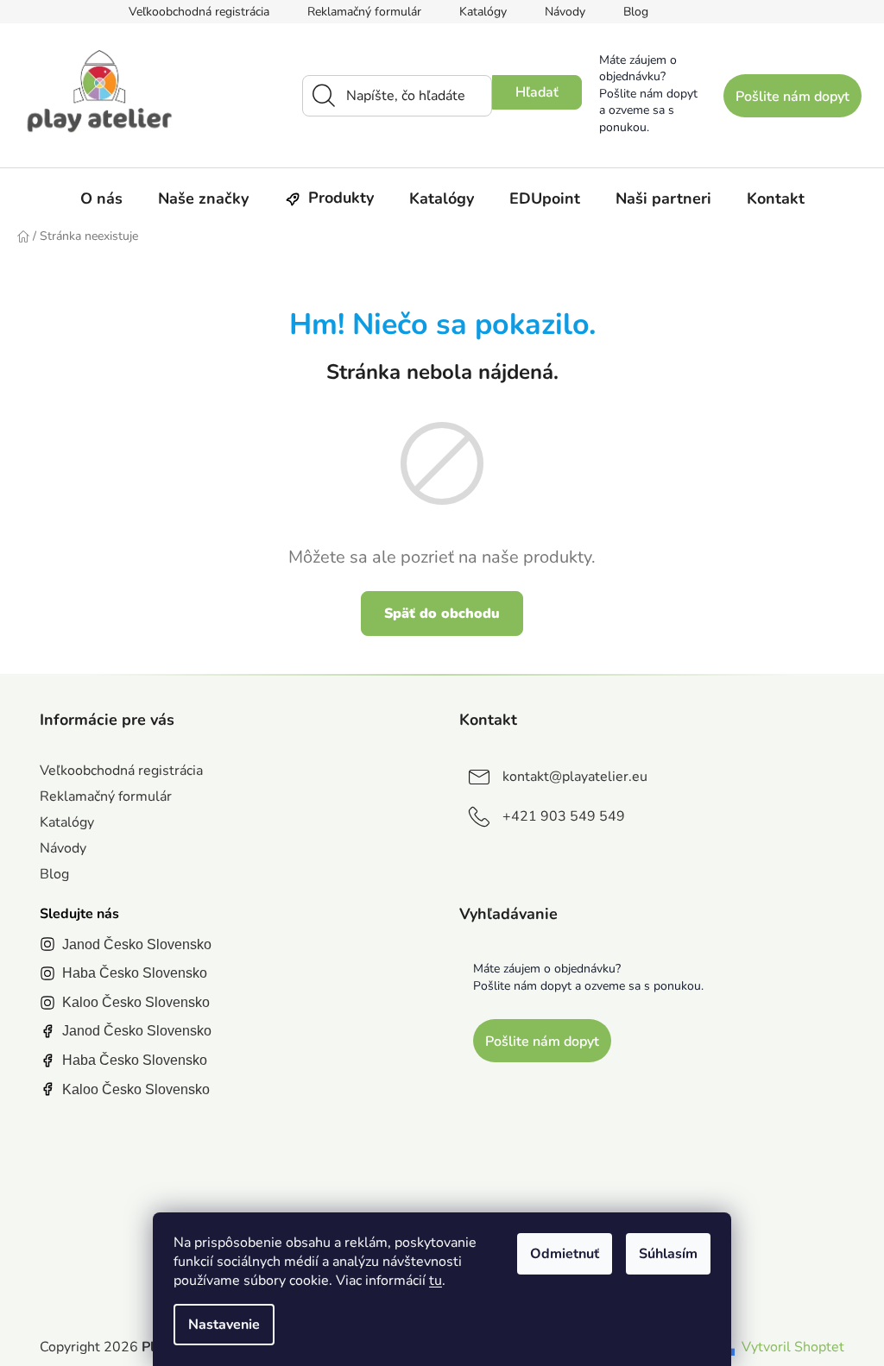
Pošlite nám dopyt (792, 96)
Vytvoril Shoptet (793, 1347)
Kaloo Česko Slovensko (136, 1002)
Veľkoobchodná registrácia (199, 11)
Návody (565, 11)
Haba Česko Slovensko (134, 973)
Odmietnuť (564, 1253)
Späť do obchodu (442, 613)
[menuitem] (101, 198)
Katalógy (483, 11)
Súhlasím (668, 1253)
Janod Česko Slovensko (137, 944)
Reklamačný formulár (364, 11)
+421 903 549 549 (563, 816)
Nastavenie (224, 1324)
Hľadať (537, 92)
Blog (635, 11)
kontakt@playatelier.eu (574, 776)
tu (435, 1280)
